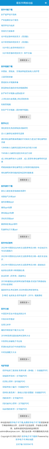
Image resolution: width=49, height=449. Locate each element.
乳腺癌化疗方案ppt (9, 229)
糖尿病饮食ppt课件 (9, 224)
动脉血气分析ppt (8, 196)
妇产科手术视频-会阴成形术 (13, 93)
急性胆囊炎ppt (7, 202)
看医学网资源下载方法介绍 (12, 330)
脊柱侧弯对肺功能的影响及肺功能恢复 (17, 172)
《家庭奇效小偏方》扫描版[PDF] (15, 387)
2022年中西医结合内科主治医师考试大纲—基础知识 (23, 264)
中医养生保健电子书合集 (11, 341)
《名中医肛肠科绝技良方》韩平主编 (16, 53)
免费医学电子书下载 (32, 422)
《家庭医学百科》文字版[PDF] (14, 376)
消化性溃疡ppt (7, 218)
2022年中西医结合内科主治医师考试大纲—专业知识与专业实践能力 (24, 249)
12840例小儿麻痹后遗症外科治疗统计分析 (19, 147)
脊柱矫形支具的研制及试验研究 (14, 128)
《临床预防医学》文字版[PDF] (14, 409)
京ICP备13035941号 (24, 444)
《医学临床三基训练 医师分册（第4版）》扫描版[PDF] (24, 370)
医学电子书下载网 (29, 436)
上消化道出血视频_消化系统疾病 (15, 99)
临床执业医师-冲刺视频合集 (13, 270)
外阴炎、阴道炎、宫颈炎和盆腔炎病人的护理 (20, 71)
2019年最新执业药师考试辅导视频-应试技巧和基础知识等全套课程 (23, 283)
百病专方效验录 (8, 31)
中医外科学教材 (8, 319)
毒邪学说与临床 (8, 25)
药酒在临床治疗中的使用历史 (13, 346)
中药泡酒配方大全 (8, 352)
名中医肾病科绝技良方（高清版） (15, 42)
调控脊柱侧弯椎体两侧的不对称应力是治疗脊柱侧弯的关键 (24, 140)
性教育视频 (6, 104)
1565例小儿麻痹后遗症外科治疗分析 (16, 153)
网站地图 (29, 439)
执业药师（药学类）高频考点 (13, 276)
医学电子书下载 (16, 422)
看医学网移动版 (24, 2)
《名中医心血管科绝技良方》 (13, 47)
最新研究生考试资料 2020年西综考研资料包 (19, 290)
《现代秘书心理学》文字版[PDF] (15, 403)
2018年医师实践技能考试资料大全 (15, 335)
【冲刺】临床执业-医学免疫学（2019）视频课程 (21, 295)
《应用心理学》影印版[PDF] (13, 381)
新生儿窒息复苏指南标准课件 (13, 191)
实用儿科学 (6, 324)
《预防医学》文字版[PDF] (12, 398)
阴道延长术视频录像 (9, 82)
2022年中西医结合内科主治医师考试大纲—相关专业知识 (24, 258)
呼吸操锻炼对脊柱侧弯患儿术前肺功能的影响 (20, 167)
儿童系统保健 (7, 77)
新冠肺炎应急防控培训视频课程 (14, 88)
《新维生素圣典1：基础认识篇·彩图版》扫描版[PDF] (23, 392)
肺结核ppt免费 (7, 213)
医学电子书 (20, 439)
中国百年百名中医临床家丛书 (13, 313)
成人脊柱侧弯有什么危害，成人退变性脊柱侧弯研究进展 (24, 160)
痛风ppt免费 (6, 207)
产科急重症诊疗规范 (9, 20)
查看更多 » (24, 60)
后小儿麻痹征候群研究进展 (12, 133)
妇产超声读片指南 (8, 14)
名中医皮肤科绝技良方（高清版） (15, 36)
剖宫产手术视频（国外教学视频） (15, 110)
